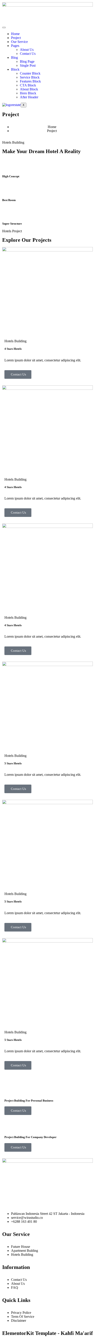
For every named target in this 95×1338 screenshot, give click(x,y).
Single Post (28, 65)
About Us (27, 49)
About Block (29, 89)
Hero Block (28, 93)
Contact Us (28, 53)
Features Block (30, 81)
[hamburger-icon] (4, 27)
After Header (29, 97)
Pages (15, 46)
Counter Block (30, 73)
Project (16, 38)
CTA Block (28, 85)
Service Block (30, 77)
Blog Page (27, 61)
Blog (14, 57)
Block (15, 69)
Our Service (19, 42)
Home (15, 34)
